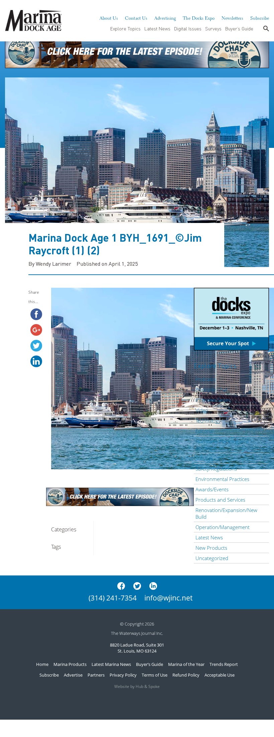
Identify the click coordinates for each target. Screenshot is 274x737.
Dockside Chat (211, 389)
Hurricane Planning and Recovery (222, 444)
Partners (96, 675)
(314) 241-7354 (113, 597)
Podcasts (205, 379)
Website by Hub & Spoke (137, 686)
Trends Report (224, 664)
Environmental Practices (222, 479)
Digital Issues (187, 28)
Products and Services (220, 499)
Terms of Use (154, 675)
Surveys (213, 28)
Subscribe (259, 17)
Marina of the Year (186, 664)
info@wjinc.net (168, 597)
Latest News (157, 28)
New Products (211, 547)
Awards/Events (212, 489)
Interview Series (213, 400)
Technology (208, 420)
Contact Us (136, 17)
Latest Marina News (111, 664)
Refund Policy (185, 675)
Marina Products (70, 664)
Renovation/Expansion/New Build (226, 513)
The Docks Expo (199, 17)
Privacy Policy (123, 675)
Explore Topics (125, 28)
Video (201, 410)
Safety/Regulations (216, 468)
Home (42, 664)
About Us (109, 17)
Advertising (165, 17)
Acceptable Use (219, 675)
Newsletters (232, 17)
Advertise (73, 675)
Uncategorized (211, 558)
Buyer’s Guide (239, 28)
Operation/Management (222, 527)
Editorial (204, 431)
